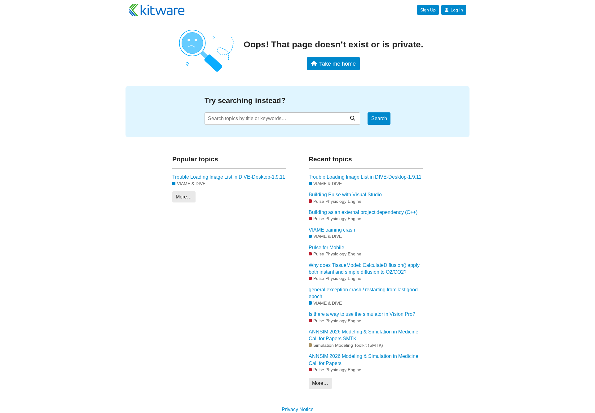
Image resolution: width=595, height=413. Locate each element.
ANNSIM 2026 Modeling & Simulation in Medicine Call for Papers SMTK (363, 335)
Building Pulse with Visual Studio (345, 194)
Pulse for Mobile (326, 247)
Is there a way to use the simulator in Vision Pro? (362, 314)
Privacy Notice (298, 409)
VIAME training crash (332, 230)
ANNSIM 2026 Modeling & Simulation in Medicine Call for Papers (363, 360)
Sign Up (428, 9)
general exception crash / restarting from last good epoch (363, 293)
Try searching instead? (245, 100)
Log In (457, 9)
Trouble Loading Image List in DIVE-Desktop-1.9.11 (228, 177)
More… (184, 196)
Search (379, 118)
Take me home (337, 63)
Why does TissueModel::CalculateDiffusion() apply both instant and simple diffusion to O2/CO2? (364, 269)
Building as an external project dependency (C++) (363, 212)
